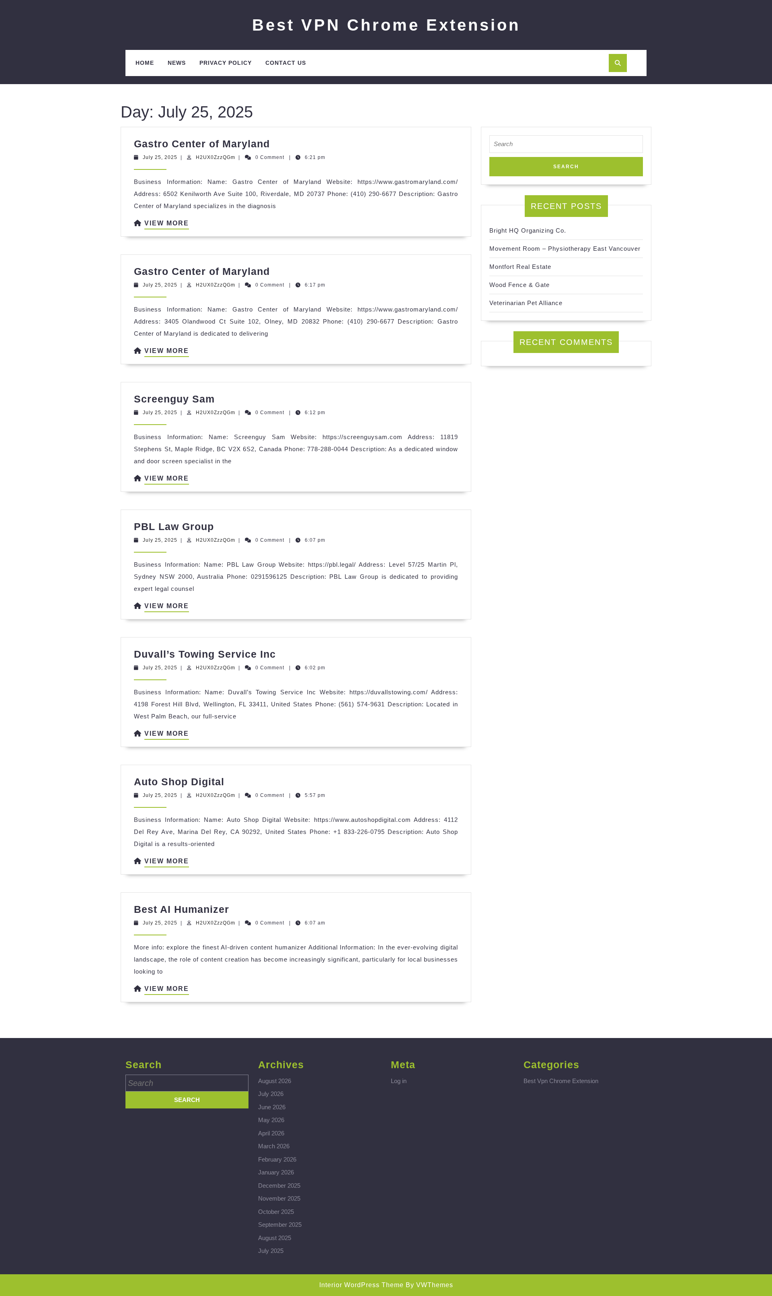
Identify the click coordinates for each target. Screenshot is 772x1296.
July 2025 (270, 1250)
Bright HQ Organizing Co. (527, 230)
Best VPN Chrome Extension (386, 25)
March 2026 (274, 1146)
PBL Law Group (174, 526)
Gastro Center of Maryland (202, 143)
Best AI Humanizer (181, 909)
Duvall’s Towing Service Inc (205, 654)
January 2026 (276, 1172)
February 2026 (277, 1159)
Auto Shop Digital (179, 781)
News (177, 63)
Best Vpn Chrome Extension (561, 1080)
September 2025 (280, 1224)
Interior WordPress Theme (361, 1285)
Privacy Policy (225, 63)
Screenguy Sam (174, 398)
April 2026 (271, 1133)
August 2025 (274, 1237)
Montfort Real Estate (520, 266)
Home (145, 63)
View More (166, 224)
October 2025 (276, 1211)
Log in (399, 1080)
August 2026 (274, 1080)
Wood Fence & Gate (519, 284)
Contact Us (285, 63)
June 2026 (271, 1107)
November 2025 (279, 1198)
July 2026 (270, 1093)
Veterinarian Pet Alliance (526, 302)
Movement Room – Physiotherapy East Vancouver (565, 248)
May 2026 (271, 1119)
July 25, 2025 (160, 157)
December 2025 (279, 1185)
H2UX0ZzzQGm (215, 157)
